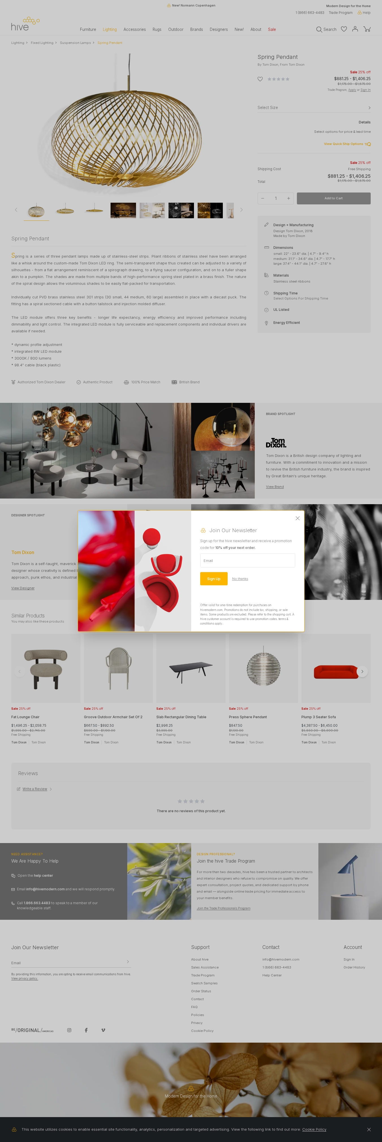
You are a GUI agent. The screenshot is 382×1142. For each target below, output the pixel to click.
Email (208, 560)
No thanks (240, 579)
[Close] (298, 518)
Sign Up (214, 578)
